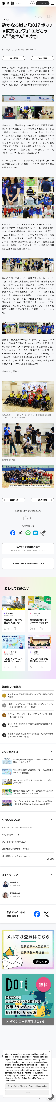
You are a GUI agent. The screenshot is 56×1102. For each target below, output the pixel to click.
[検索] (32, 3)
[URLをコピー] (43, 533)
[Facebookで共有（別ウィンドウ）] (12, 533)
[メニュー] (52, 3)
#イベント (21, 50)
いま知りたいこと (11, 819)
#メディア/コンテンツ (9, 50)
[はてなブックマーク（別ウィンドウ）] (35, 533)
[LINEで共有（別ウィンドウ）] (28, 533)
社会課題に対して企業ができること (16, 856)
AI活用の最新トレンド (11, 834)
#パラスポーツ (31, 50)
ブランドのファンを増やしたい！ (14, 841)
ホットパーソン (10, 874)
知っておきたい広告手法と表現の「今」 (17, 827)
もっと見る (49, 859)
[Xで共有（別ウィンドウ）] (20, 533)
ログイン (43, 3)
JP (17, 3)
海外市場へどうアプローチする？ (15, 849)
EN (20, 3)
